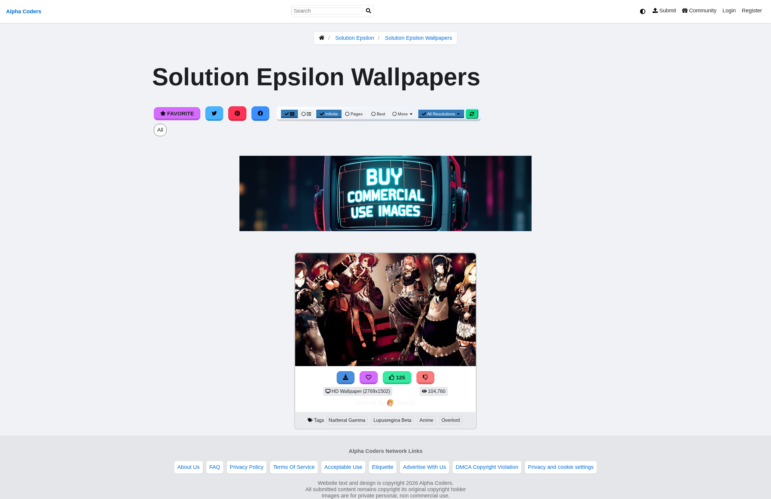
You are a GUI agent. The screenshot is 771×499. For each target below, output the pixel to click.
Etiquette (382, 467)
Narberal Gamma (347, 420)
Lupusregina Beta (392, 420)
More (403, 113)
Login (729, 11)
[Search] (369, 11)
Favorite (180, 114)
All (160, 130)
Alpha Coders (23, 11)
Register (752, 11)
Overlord (451, 420)
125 (400, 378)
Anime (426, 420)
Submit (667, 11)
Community (702, 11)
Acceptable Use (343, 467)
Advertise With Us (424, 467)
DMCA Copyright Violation (487, 467)
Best (380, 113)
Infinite (331, 113)
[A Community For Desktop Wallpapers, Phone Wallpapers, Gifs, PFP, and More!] (321, 38)
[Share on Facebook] (260, 113)
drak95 (406, 402)
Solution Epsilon (354, 38)
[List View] (306, 114)
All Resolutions (441, 113)
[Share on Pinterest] (237, 113)
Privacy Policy (247, 467)
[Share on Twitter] (214, 113)
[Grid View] (289, 114)
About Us (188, 467)
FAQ (214, 467)
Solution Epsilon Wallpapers (418, 38)
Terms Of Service (294, 467)
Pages (357, 113)
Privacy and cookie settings (561, 467)
